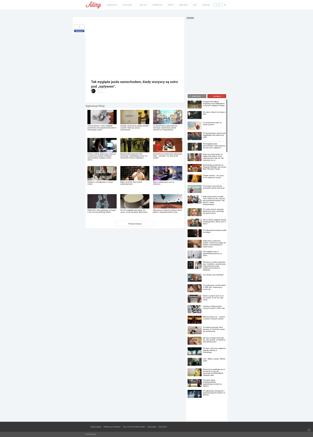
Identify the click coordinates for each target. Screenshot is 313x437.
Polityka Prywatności (134, 427)
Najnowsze (112, 5)
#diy (195, 5)
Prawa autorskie (112, 427)
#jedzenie (183, 5)
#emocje (206, 5)
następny (217, 96)
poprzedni (196, 96)
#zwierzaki (157, 5)
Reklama (152, 427)
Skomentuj (79, 31)
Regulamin (95, 427)
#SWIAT (171, 5)
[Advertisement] (207, 55)
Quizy (218, 5)
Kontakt (162, 427)
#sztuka (143, 5)
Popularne (127, 5)
